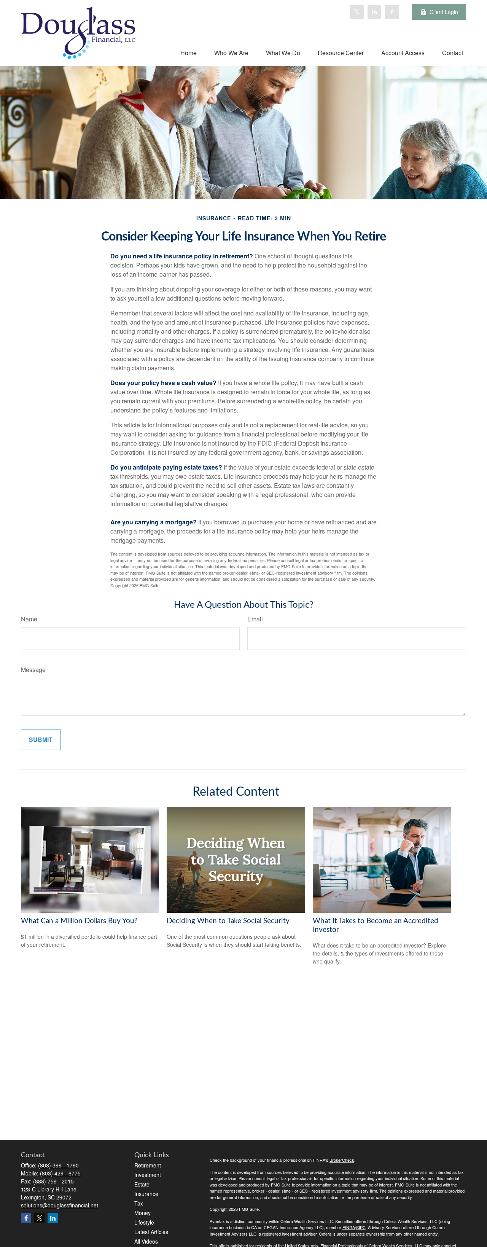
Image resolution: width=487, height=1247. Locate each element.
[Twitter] (357, 12)
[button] (188, 52)
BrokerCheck (341, 1160)
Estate (142, 1184)
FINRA (348, 1227)
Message (33, 669)
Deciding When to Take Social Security (228, 921)
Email (255, 619)
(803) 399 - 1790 (58, 1165)
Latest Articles (151, 1232)
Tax (138, 1203)
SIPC (361, 1227)
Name (29, 619)
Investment (147, 1175)
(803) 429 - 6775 (60, 1173)
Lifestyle (144, 1222)
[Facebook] (392, 12)
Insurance (146, 1194)
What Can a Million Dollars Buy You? (79, 921)
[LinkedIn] (374, 12)
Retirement (147, 1165)
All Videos (146, 1241)
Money (142, 1213)
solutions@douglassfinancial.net (59, 1205)
